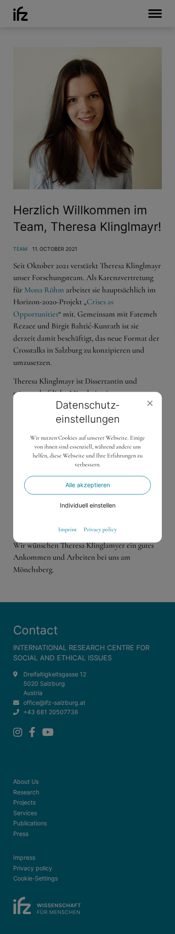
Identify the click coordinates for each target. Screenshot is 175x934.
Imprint (67, 530)
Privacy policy (100, 530)
